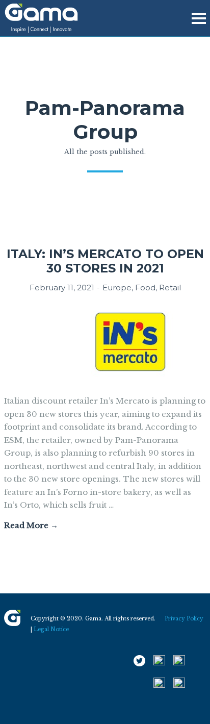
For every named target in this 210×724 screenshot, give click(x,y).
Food (145, 287)
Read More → (31, 525)
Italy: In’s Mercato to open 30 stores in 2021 (105, 261)
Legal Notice (51, 629)
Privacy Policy (184, 618)
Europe (117, 287)
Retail (170, 287)
